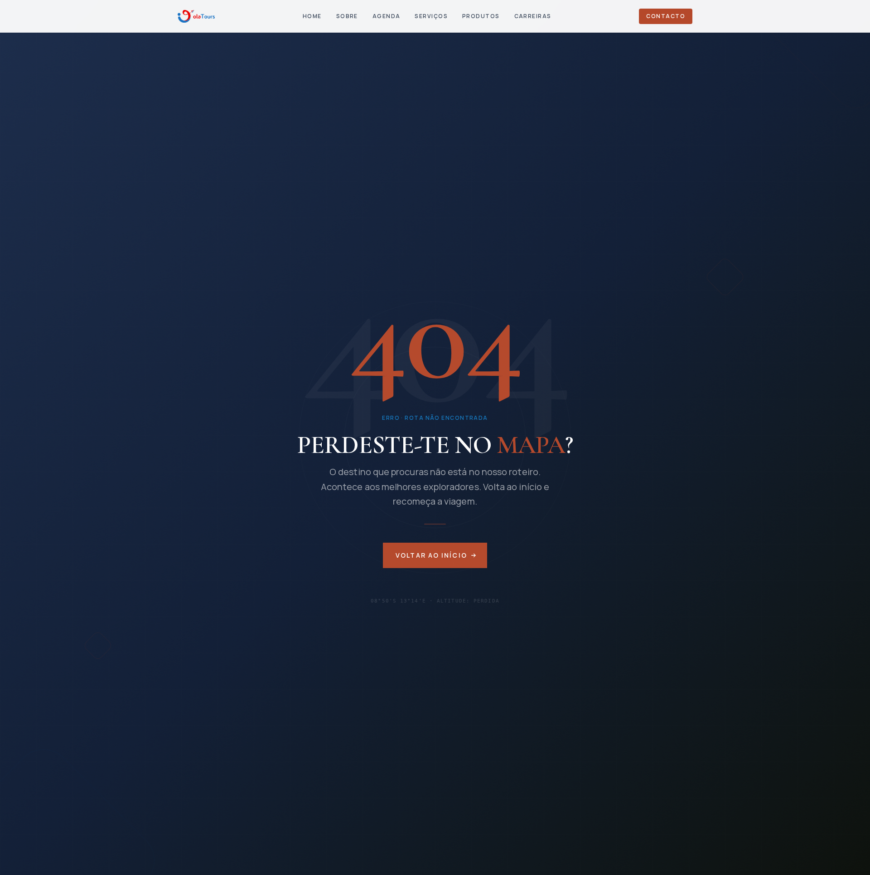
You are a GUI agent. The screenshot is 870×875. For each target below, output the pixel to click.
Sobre (347, 16)
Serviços (431, 16)
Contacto (665, 16)
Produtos (481, 16)
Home (312, 16)
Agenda (386, 16)
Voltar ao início (431, 555)
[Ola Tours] (196, 16)
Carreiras (532, 16)
